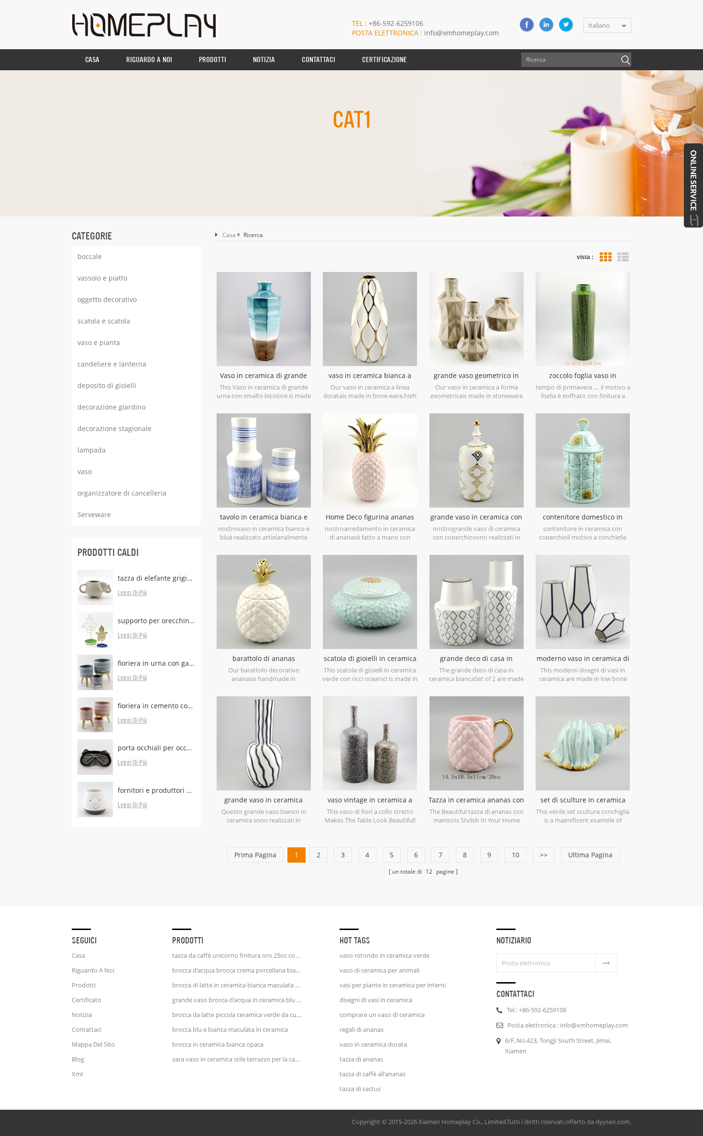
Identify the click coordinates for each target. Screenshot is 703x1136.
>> (544, 854)
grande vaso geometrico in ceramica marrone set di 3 (476, 375)
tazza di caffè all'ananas (373, 1074)
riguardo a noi (149, 59)
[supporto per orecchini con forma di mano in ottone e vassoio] (95, 630)
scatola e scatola (103, 320)
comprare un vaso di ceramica (382, 1014)
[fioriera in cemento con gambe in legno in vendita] (95, 715)
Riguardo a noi (93, 970)
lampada (91, 449)
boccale (89, 256)
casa (78, 955)
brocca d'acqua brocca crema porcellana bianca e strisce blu (236, 970)
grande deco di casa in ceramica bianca (476, 658)
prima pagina (255, 854)
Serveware (94, 514)
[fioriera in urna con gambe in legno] (95, 672)
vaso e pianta (98, 342)
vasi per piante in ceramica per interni (393, 985)
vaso (84, 471)
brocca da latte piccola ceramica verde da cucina (236, 1014)
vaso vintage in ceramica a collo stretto (370, 800)
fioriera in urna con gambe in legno (156, 663)
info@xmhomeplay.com (425, 32)
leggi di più (132, 593)
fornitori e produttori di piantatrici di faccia (156, 790)
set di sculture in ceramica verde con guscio (583, 800)
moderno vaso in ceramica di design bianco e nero (583, 658)
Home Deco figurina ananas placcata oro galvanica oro (370, 517)
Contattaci (318, 59)
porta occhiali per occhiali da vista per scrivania (156, 747)
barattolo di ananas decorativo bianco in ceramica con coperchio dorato (264, 658)
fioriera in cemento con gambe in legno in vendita (156, 705)
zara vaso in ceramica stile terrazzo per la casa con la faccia (236, 1059)
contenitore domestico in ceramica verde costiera (583, 517)
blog (78, 1059)
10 (515, 854)
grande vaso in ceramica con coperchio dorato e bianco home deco (476, 517)
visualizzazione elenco (623, 257)
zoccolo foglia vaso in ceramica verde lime (582, 375)
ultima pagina (590, 854)
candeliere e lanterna (111, 363)
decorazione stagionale (114, 428)
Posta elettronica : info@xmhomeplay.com (567, 1025)
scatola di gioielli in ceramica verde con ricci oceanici (370, 658)
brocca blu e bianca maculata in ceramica (230, 1029)
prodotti (84, 985)
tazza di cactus (360, 1088)
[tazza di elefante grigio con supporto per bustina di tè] (95, 587)
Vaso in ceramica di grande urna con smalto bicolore (263, 375)
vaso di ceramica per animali (379, 970)
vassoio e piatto (102, 277)
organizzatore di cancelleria (121, 493)
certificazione (384, 59)
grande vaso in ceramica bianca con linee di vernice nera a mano (263, 800)
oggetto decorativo (107, 299)
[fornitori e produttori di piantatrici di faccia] (95, 799)
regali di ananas (362, 1029)
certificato (86, 999)
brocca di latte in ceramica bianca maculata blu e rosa (236, 985)
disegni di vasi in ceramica (376, 999)
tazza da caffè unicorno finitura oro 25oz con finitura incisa (236, 955)
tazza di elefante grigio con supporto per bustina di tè (156, 578)
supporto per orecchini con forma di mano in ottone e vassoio (156, 620)
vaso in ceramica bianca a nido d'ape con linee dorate (370, 375)
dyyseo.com (612, 1121)
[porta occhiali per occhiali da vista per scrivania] (95, 757)
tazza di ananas (361, 1059)
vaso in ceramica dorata (373, 1044)
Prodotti (212, 59)
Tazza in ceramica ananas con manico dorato (476, 800)
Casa (92, 59)
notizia (264, 59)
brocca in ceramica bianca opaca (218, 1044)
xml (77, 1074)
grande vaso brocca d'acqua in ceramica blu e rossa (236, 999)
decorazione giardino (111, 406)
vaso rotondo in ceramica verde (384, 955)
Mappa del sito (93, 1044)
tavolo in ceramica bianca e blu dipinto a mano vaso (264, 517)
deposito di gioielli (106, 385)
